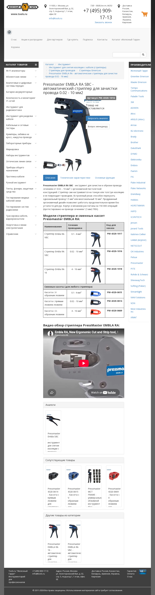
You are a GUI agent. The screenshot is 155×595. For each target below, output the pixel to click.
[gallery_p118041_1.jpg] (50, 165)
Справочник (12, 233)
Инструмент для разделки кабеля (19, 117)
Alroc (133, 113)
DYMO (134, 153)
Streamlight (136, 291)
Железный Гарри (139, 70)
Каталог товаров (16, 64)
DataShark (136, 148)
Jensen (134, 222)
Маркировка (12, 149)
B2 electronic (137, 130)
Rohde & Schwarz (139, 274)
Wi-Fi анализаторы (15, 70)
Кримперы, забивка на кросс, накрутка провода (19, 136)
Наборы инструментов (18, 155)
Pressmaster (137, 263)
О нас (14, 39)
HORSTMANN (137, 205)
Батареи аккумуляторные (19, 91)
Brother (134, 142)
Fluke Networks (138, 188)
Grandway (135, 194)
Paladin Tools (137, 96)
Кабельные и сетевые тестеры (17, 127)
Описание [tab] (50, 177)
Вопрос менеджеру (98, 126)
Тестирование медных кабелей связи (17, 199)
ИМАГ (134, 317)
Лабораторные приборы (18, 143)
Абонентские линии (16, 76)
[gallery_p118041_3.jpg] (69, 165)
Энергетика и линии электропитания (16, 226)
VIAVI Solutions (138, 297)
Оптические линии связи (18, 161)
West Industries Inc (138, 310)
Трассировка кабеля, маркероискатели (17, 217)
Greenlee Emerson (140, 76)
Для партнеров (55, 39)
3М (132, 102)
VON (133, 303)
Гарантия (131, 571)
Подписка (88, 39)
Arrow (134, 125)
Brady (133, 136)
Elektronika (136, 159)
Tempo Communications (139, 89)
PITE (133, 268)
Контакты (102, 39)
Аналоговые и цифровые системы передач (19, 84)
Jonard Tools (137, 228)
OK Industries (137, 251)
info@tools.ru (55, 18)
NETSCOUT (136, 245)
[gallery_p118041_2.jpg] (59, 165)
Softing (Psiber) (138, 285)
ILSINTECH (136, 217)
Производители (141, 64)
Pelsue (134, 257)
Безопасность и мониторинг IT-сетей (20, 99)
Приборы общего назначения (15, 169)
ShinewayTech (138, 280)
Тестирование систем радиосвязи (17, 208)
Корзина (15, 47)
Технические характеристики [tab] (75, 177)
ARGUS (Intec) (137, 119)
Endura (134, 165)
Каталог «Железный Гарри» (126, 39)
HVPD (133, 211)
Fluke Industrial (138, 182)
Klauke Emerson (139, 82)
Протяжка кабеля (15, 176)
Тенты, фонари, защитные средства (19, 190)
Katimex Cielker (138, 234)
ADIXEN (134, 107)
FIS (132, 176)
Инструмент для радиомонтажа (14, 108)
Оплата (130, 573)
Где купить (72, 39)
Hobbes (134, 199)
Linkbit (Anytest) (138, 240)
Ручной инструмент (16, 182)
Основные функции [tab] (105, 177)
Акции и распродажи (31, 39)
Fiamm (134, 171)
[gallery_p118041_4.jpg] (79, 165)
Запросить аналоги (98, 118)
